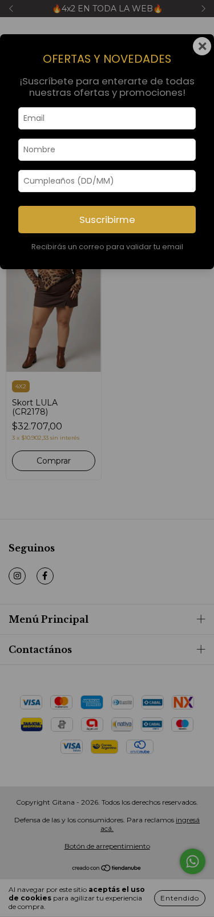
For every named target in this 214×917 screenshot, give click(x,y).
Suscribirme (107, 219)
